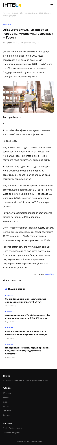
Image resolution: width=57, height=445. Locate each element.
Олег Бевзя (11, 43)
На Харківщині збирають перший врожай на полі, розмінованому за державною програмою (27, 350)
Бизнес (15, 13)
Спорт (5, 402)
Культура (6, 415)
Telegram (16, 433)
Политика (7, 411)
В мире (6, 406)
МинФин (49, 274)
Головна (6, 13)
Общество (7, 393)
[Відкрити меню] (51, 5)
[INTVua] (12, 4)
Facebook (7, 433)
